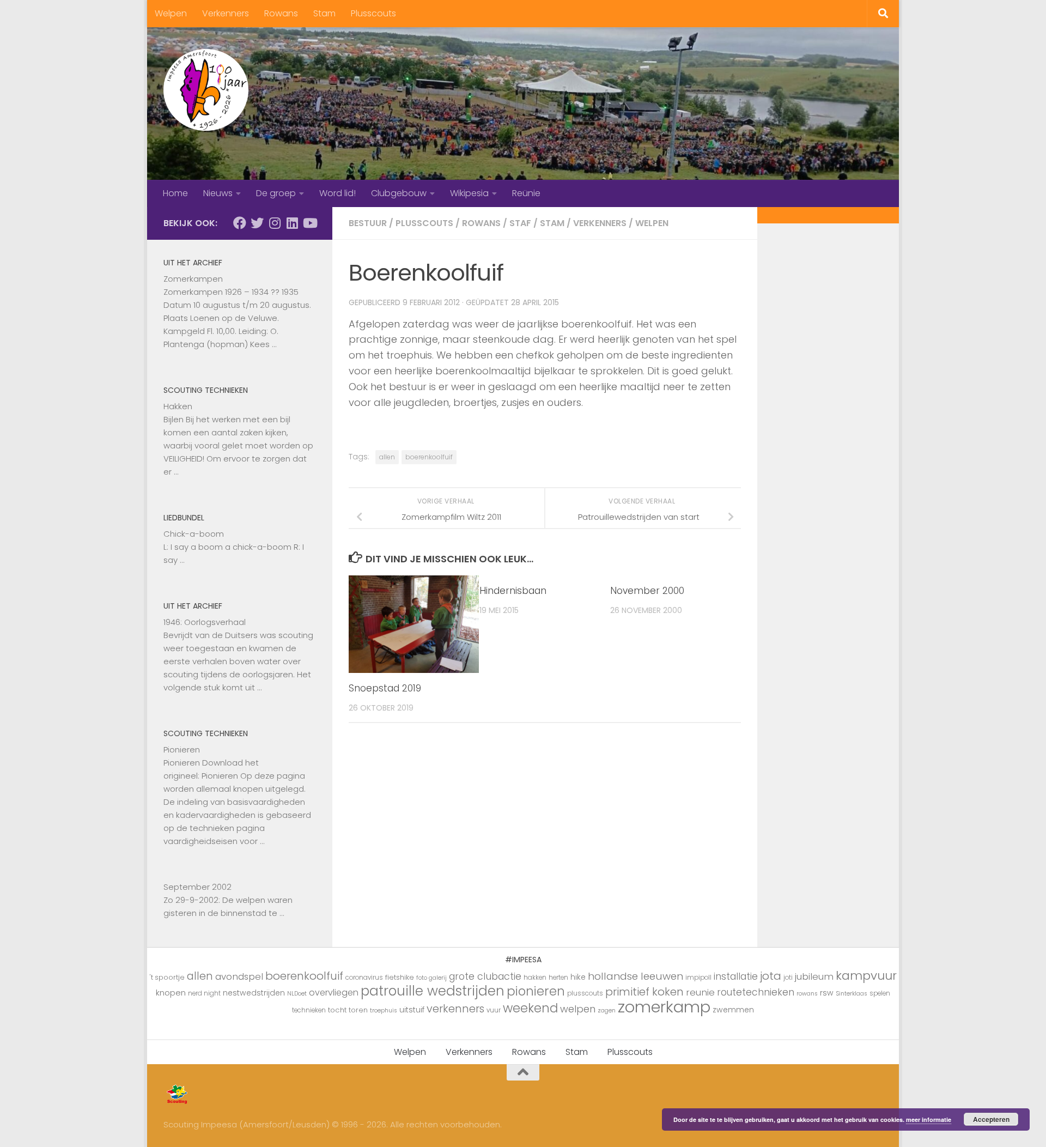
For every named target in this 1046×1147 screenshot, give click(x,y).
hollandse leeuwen (635, 976)
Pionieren (181, 749)
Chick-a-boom (193, 533)
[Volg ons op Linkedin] (292, 222)
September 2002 (197, 887)
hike (578, 977)
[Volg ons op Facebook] (239, 222)
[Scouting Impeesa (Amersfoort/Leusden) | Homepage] (205, 90)
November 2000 (647, 590)
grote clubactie (485, 976)
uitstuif (411, 1009)
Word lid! (337, 193)
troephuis (383, 1010)
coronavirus (364, 977)
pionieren (536, 991)
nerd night (204, 993)
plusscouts (585, 993)
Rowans (281, 13)
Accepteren (991, 1119)
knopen (171, 992)
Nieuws (218, 193)
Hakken (177, 406)
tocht (337, 1010)
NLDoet (297, 994)
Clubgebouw (399, 193)
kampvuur (866, 975)
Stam (324, 13)
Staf (520, 223)
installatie (736, 976)
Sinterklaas (851, 994)
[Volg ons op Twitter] (257, 222)
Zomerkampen (193, 278)
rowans (807, 994)
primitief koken (644, 991)
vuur (493, 1010)
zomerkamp (664, 1007)
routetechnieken (755, 992)
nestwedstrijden (254, 992)
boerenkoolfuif (429, 457)
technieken (309, 1010)
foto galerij (431, 978)
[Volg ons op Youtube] (309, 222)
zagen (607, 1010)
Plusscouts (373, 13)
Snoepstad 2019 (385, 688)
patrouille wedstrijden (432, 990)
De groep (276, 193)
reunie (700, 992)
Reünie (526, 193)
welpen (577, 1009)
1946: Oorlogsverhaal (204, 622)
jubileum (814, 976)
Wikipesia (469, 193)
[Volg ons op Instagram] (274, 222)
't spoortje (167, 977)
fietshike (399, 977)
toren (358, 1010)
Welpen (171, 13)
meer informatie (928, 1119)
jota (770, 976)
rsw (827, 992)
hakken (535, 977)
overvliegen (333, 992)
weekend (530, 1008)
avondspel (239, 976)
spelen (879, 993)
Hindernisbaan (512, 590)
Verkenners (225, 13)
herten (558, 977)
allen (387, 457)
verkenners (455, 1008)
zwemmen (733, 1009)
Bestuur (368, 223)
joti (788, 977)
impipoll (698, 977)
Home (175, 193)
